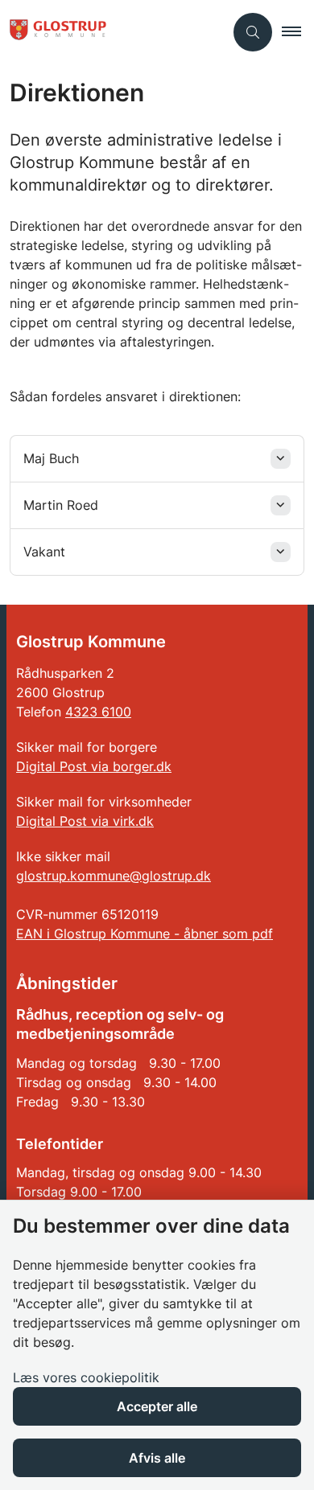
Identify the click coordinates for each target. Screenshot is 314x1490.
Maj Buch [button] (51, 458)
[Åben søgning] (252, 32)
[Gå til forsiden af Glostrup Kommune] (112, 32)
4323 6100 (98, 712)
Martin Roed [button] (60, 505)
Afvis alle (157, 1458)
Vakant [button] (44, 552)
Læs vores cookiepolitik (86, 1377)
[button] (298, 32)
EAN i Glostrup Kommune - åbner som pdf (144, 934)
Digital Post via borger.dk (93, 766)
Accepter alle (157, 1406)
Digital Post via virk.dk (85, 821)
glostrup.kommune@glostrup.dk (113, 876)
